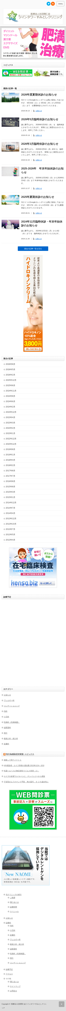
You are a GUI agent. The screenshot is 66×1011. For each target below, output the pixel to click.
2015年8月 (10, 486)
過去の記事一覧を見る (33, 249)
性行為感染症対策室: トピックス (20, 754)
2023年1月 (10, 433)
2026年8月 (10, 364)
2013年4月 (10, 540)
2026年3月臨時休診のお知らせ (39, 143)
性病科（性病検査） (12, 722)
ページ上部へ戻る (61, 1004)
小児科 (6, 717)
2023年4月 (10, 417)
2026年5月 (10, 369)
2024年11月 (11, 391)
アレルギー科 (9, 700)
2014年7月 (10, 508)
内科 (5, 711)
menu (60, 4)
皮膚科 (6, 744)
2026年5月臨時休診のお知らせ (39, 119)
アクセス (9, 974)
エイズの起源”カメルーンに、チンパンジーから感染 (24, 776)
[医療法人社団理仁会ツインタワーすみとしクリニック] (33, 16)
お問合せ (13, 991)
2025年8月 (10, 385)
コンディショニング (12, 706)
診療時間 (13, 907)
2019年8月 (10, 449)
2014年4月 (10, 513)
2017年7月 (10, 476)
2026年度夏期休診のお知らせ (39, 94)
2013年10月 (11, 524)
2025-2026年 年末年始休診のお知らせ (42, 170)
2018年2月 (10, 465)
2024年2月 (10, 407)
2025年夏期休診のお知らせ (37, 196)
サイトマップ (15, 986)
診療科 (8, 923)
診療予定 (9, 969)
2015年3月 (10, 492)
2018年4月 (10, 460)
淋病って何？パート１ (12, 760)
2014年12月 (11, 502)
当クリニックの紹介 (14, 894)
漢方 (5, 733)
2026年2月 (10, 375)
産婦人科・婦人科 (11, 738)
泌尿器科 (7, 727)
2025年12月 (11, 380)
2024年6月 (10, 401)
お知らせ (39, 111)
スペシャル (14, 911)
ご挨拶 (12, 898)
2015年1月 (10, 497)
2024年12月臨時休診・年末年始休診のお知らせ (41, 223)
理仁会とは (14, 902)
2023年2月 (10, 428)
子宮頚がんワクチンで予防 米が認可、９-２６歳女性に (26, 782)
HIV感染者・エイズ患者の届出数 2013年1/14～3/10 (24, 765)
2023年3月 (10, 423)
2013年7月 (10, 529)
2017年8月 (10, 471)
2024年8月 (10, 396)
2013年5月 (10, 534)
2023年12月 (11, 412)
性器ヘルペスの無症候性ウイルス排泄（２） (21, 771)
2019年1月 (10, 455)
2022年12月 (11, 439)
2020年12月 (11, 444)
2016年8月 (10, 481)
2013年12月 (11, 518)
